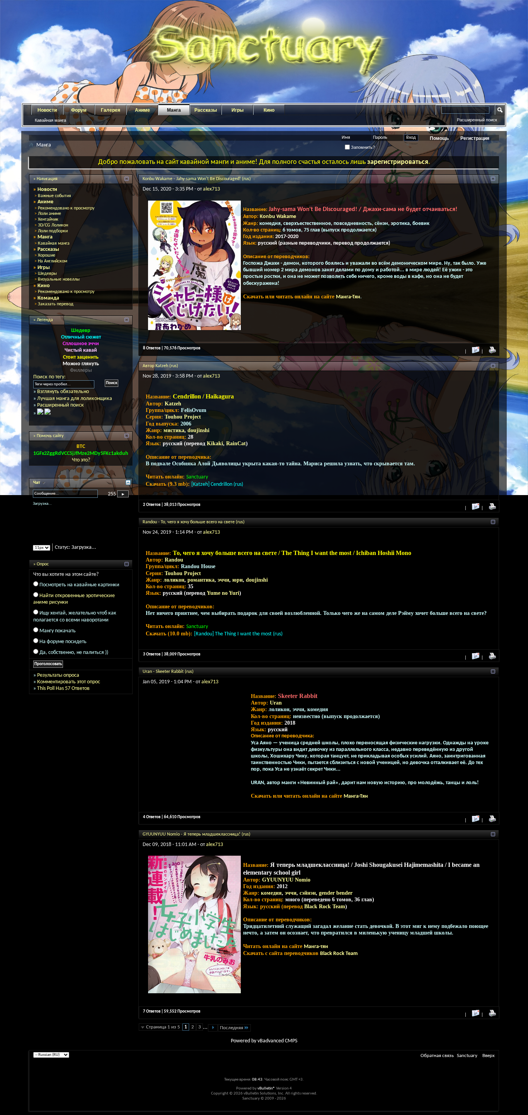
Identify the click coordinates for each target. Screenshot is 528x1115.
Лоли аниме (49, 213)
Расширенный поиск (477, 119)
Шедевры (47, 273)
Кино (269, 110)
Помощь (439, 138)
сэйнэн (308, 893)
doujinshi (198, 430)
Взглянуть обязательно (63, 392)
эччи (223, 580)
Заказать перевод (55, 304)
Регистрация (474, 138)
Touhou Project (183, 417)
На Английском (52, 261)
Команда (48, 298)
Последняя (231, 1027)
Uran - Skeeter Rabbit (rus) (168, 671)
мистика (174, 430)
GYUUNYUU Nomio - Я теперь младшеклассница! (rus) (196, 834)
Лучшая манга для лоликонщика (74, 399)
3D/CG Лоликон (53, 225)
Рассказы (205, 110)
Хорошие (46, 255)
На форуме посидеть (63, 648)
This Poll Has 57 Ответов (63, 695)
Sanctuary (467, 1055)
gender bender (336, 893)
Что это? (81, 460)
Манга (174, 110)
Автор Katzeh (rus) (160, 366)
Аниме (142, 110)
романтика (201, 580)
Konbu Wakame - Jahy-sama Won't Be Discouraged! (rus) (197, 179)
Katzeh (173, 404)
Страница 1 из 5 (163, 1027)
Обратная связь (437, 1055)
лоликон (174, 580)
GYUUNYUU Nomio (286, 880)
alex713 (211, 189)
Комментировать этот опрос (68, 688)
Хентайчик (48, 219)
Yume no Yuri (223, 593)
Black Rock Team (324, 906)
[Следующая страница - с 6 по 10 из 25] (213, 1028)
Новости (47, 110)
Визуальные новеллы (59, 279)
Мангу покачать (57, 637)
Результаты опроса (58, 682)
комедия (271, 893)
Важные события (54, 196)
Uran (276, 703)
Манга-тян (316, 947)
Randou (174, 560)
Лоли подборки (53, 231)
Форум (79, 110)
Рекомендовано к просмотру (66, 208)
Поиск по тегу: (49, 377)
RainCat (236, 443)
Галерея (110, 110)
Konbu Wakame (278, 217)
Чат (37, 482)
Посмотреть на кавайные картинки (79, 591)
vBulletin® (266, 1088)
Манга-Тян (348, 297)
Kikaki (215, 443)
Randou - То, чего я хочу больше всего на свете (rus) (194, 522)
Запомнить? (362, 147)
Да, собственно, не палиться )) (73, 659)
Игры (238, 110)
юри (237, 580)
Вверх (488, 1055)
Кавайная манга (50, 120)
